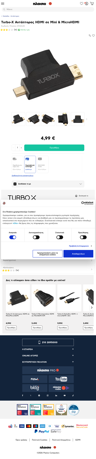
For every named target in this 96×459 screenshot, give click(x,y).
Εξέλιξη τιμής (25, 30)
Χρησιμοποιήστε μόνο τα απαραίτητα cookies (47, 254)
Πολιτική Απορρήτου (61, 440)
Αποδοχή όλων (78, 254)
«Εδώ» (16, 223)
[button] (4, 308)
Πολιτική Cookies (39, 440)
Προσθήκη (54, 148)
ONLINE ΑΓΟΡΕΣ (30, 356)
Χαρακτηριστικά (9, 260)
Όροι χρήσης (21, 440)
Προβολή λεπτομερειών (79, 246)
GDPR (77, 440)
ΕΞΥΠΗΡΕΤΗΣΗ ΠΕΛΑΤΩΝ (34, 362)
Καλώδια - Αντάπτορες (11, 16)
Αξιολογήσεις (8, 267)
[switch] (36, 237)
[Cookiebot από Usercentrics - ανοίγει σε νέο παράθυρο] (83, 203)
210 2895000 (49, 342)
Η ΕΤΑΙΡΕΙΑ (27, 349)
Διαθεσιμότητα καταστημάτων (22, 175)
